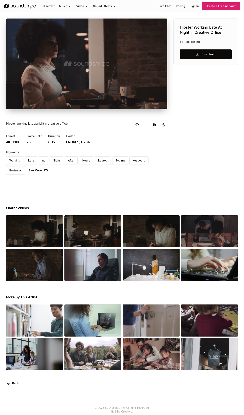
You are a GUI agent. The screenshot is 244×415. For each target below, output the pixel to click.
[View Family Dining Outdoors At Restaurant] (92, 364)
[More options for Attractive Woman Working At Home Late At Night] (232, 275)
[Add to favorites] (137, 125)
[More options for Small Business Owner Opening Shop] (232, 364)
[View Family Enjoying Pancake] (151, 364)
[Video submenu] (87, 6)
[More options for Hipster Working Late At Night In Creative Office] (57, 242)
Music (63, 6)
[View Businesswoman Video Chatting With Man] (92, 331)
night (56, 160)
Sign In (194, 6)
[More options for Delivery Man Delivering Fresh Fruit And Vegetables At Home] (173, 331)
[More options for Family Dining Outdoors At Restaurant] (115, 364)
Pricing (180, 6)
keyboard (139, 160)
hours (86, 160)
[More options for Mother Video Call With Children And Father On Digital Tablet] (232, 331)
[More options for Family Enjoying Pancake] (173, 364)
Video (80, 6)
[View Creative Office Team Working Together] (92, 275)
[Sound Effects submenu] (114, 6)
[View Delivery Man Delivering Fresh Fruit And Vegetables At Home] (151, 331)
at (43, 160)
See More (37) (38, 170)
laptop (103, 160)
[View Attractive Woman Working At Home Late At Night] (209, 275)
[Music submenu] (70, 6)
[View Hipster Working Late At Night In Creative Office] (34, 242)
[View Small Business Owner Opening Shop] (209, 364)
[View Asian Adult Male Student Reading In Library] (34, 331)
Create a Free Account (221, 6)
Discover (49, 6)
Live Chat (165, 6)
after (71, 160)
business (15, 170)
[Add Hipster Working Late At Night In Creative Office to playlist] (146, 125)
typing (120, 160)
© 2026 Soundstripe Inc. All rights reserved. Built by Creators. (122, 409)
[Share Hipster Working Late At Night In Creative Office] (163, 125)
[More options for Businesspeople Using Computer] (57, 364)
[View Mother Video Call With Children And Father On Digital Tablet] (209, 331)
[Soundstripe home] (20, 6)
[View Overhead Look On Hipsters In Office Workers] (209, 242)
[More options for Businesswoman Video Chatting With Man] (115, 331)
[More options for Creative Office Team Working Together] (115, 275)
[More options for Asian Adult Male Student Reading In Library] (57, 331)
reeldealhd (192, 41)
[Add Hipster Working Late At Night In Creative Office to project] (155, 125)
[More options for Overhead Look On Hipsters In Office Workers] (232, 242)
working (14, 160)
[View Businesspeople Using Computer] (34, 364)
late (31, 160)
